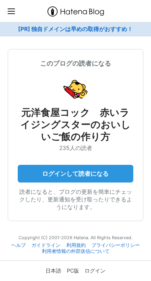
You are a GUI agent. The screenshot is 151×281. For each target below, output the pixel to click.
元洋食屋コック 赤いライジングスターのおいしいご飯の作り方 (76, 124)
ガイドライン (45, 245)
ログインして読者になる (75, 173)
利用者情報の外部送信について (76, 251)
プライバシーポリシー (115, 245)
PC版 (73, 270)
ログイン (95, 270)
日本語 (53, 270)
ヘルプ (18, 245)
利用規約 (76, 245)
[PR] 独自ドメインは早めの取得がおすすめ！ (75, 29)
